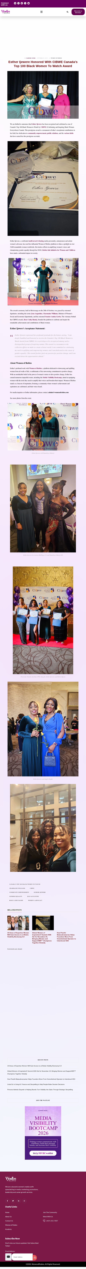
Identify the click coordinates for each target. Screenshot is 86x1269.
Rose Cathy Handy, (30, 319)
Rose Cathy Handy (16, 900)
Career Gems (30, 58)
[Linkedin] (22, 3)
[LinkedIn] (19, 1201)
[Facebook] (15, 3)
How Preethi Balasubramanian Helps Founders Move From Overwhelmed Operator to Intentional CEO (66, 937)
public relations (52, 133)
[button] (41, 12)
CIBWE (43, 127)
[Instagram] (18, 3)
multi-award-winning (36, 241)
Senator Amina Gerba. (53, 316)
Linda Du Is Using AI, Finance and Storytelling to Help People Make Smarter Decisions (35, 1084)
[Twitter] (13, 1201)
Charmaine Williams (17, 888)
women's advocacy (35, 900)
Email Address (10, 1251)
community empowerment (19, 892)
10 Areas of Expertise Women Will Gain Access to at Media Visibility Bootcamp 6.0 (18, 935)
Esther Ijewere (36, 124)
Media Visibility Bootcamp (52, 377)
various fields (68, 133)
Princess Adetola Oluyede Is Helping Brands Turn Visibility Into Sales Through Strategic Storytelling (40, 1089)
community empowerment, (37, 133)
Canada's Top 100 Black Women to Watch (24, 884)
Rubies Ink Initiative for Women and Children (58, 250)
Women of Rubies (56, 58)
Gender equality (15, 896)
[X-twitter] (25, 3)
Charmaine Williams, (50, 313)
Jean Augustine (33, 896)
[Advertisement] (43, 36)
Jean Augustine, (37, 313)
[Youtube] (28, 3)
